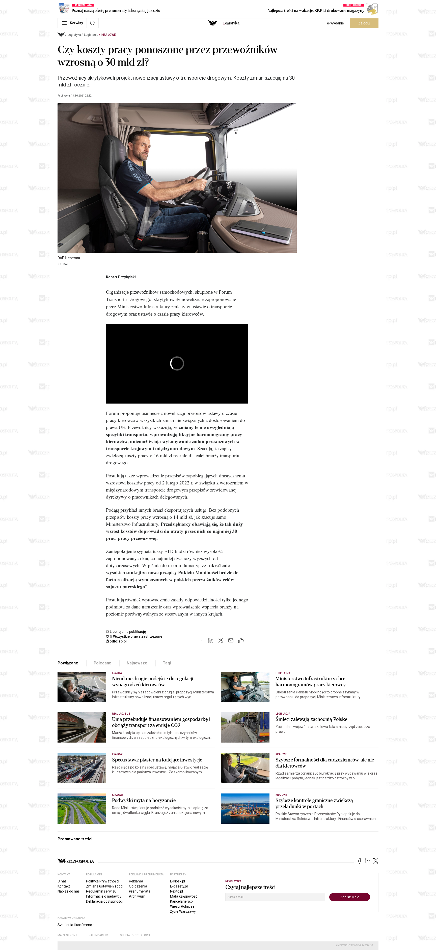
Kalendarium (98, 935)
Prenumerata (139, 891)
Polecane (103, 663)
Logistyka (74, 35)
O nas (62, 881)
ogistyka (231, 23)
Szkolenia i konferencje (76, 925)
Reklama (136, 881)
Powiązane (68, 663)
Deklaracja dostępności (104, 901)
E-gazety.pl (179, 886)
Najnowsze (137, 663)
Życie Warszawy (183, 911)
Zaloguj (364, 23)
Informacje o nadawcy (103, 896)
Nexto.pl (176, 891)
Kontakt (64, 886)
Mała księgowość (183, 896)
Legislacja (91, 35)
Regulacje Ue (121, 713)
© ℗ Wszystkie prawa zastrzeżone (134, 636)
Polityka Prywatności (102, 881)
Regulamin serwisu (101, 891)
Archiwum (137, 896)
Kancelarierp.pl (182, 901)
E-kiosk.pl (177, 881)
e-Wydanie (335, 23)
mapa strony (67, 935)
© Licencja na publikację (126, 632)
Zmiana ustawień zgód (104, 886)
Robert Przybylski (121, 277)
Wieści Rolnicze (182, 906)
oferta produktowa (135, 935)
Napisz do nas (69, 891)
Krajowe (108, 35)
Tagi (167, 663)
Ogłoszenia (138, 886)
